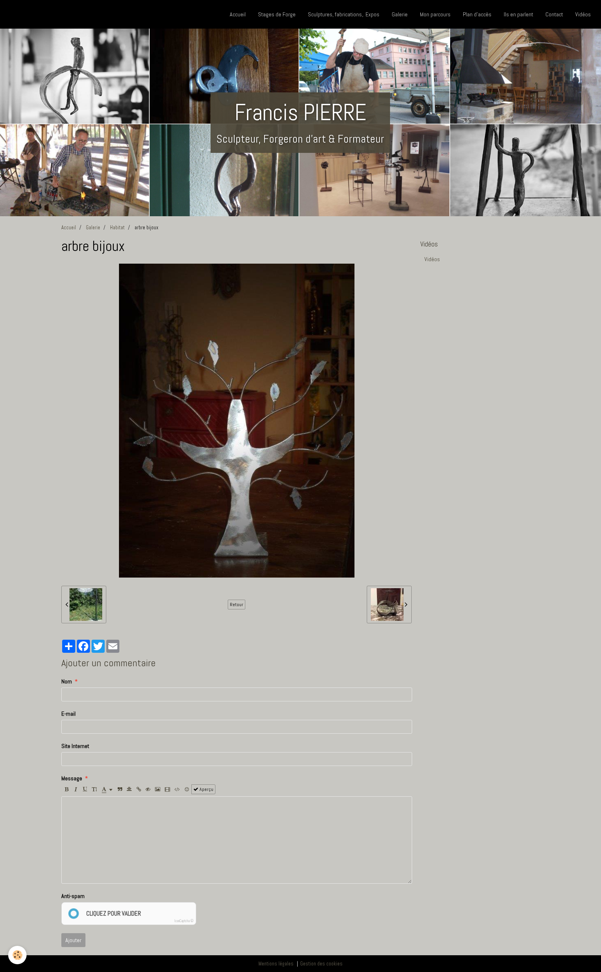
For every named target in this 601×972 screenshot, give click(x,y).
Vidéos (583, 14)
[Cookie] (17, 955)
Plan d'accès (477, 14)
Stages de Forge (277, 14)
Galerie (400, 14)
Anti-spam (73, 896)
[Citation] (120, 789)
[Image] (157, 789)
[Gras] (66, 789)
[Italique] (76, 789)
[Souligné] (85, 789)
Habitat (117, 227)
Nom (66, 681)
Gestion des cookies (321, 964)
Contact (554, 14)
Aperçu (205, 789)
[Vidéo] (167, 789)
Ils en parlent (518, 14)
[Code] (177, 789)
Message (71, 778)
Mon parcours (435, 14)
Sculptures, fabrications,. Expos (343, 14)
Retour (236, 604)
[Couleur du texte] (107, 789)
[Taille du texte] (94, 789)
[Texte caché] (148, 789)
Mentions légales (276, 964)
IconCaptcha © (184, 920)
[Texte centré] (129, 789)
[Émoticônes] (187, 789)
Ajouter (73, 940)
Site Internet (75, 746)
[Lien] (139, 789)
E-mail (68, 713)
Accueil (238, 14)
